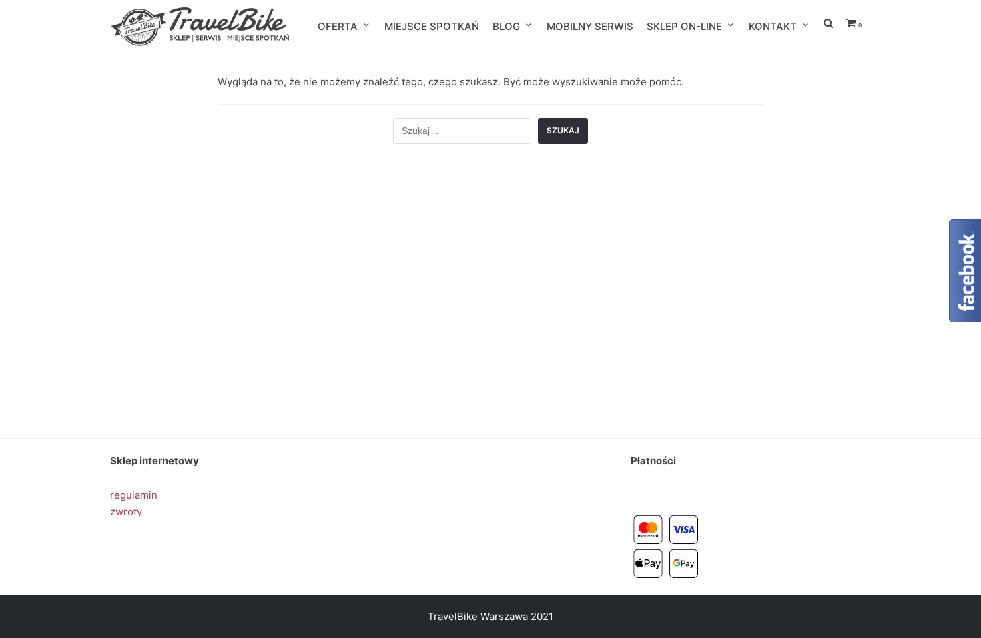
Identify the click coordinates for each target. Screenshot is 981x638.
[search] (828, 26)
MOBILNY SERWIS (590, 26)
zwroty (126, 511)
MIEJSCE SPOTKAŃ (431, 26)
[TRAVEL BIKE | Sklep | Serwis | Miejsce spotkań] (200, 26)
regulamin (133, 495)
